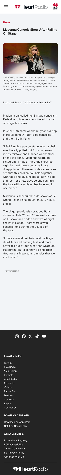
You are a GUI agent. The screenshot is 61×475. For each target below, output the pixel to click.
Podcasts (9, 383)
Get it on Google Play (15, 426)
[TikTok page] (37, 336)
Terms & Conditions (14, 448)
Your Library (10, 370)
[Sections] (6, 6)
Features (9, 395)
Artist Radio (10, 379)
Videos (8, 387)
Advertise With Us (14, 456)
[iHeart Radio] (55, 6)
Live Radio (10, 366)
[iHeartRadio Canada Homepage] (31, 7)
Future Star (10, 391)
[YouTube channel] (44, 336)
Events (8, 403)
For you (8, 362)
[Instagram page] (17, 336)
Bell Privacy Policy (14, 452)
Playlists (8, 375)
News (7, 22)
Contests (9, 399)
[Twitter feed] (30, 336)
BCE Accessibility (13, 444)
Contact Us (10, 407)
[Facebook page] (24, 336)
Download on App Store (17, 421)
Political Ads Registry (15, 440)
